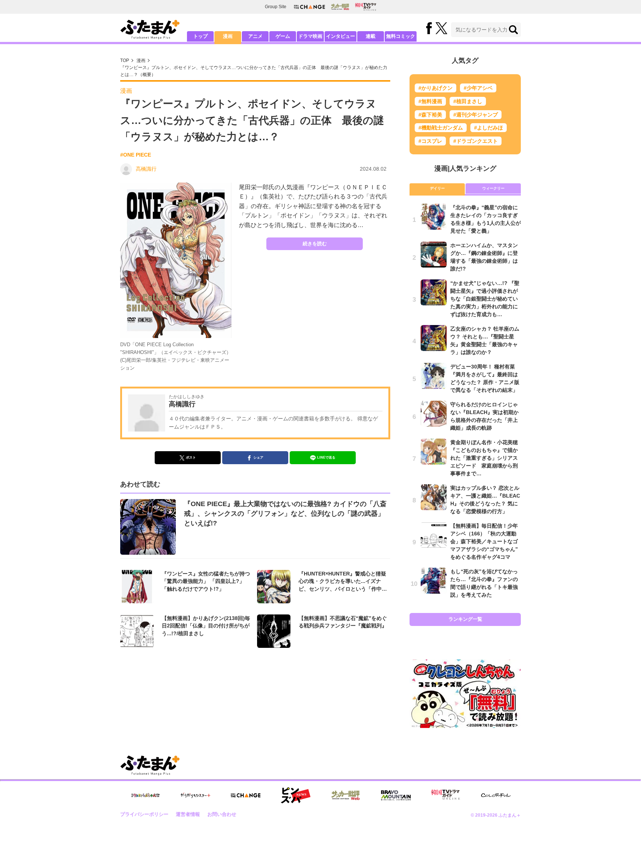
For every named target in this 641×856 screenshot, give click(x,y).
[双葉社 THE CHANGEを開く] (309, 7)
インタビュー (340, 36)
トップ (200, 36)
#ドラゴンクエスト (475, 141)
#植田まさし (467, 101)
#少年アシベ (478, 88)
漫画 (228, 36)
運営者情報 (188, 814)
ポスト (191, 457)
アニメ (255, 36)
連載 (370, 36)
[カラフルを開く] (496, 795)
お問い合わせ (221, 814)
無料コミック (400, 36)
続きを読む (315, 243)
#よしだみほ (488, 128)
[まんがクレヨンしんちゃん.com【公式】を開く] (145, 795)
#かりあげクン (435, 88)
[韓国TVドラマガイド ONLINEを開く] (365, 7)
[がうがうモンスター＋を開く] (195, 795)
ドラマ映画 (310, 36)
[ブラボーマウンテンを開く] (396, 795)
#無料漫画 (430, 101)
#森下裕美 (430, 115)
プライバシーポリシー (144, 814)
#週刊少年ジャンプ (475, 115)
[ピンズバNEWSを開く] (295, 795)
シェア (258, 457)
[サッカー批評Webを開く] (340, 7)
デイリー (437, 188)
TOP (124, 60)
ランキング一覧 (465, 619)
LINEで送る (326, 457)
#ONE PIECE (135, 155)
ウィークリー (493, 188)
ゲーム (283, 36)
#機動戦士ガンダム (440, 128)
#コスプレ (430, 141)
